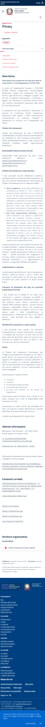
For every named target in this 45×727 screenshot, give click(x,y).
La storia (4, 634)
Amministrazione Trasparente (11, 684)
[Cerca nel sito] (40, 17)
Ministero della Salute (8, 602)
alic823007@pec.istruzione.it (14, 706)
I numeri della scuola (8, 626)
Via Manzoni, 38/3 (6, 702)
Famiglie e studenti (7, 641)
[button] (22, 49)
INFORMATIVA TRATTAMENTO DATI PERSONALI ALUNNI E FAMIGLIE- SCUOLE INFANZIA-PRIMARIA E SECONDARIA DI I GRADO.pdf (22, 466)
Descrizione (6, 55)
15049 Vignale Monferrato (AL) (22, 702)
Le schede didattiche (8, 673)
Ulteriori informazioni (10, 59)
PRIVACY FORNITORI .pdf (12, 516)
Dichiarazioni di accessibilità (11, 691)
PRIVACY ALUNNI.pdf (10, 506)
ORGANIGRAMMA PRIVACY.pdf (14, 496)
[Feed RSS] (10, 695)
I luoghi (3, 622)
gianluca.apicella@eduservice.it (14, 161)
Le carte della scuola (8, 629)
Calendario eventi (7, 658)
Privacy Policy (5, 687)
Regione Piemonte (7, 607)
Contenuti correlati (9, 63)
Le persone (4, 624)
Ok (41, 723)
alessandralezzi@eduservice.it (14, 163)
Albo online (4, 663)
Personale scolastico (8, 643)
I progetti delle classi (8, 675)
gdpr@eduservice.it (10, 166)
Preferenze (31, 723)
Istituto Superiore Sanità (9, 604)
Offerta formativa (7, 670)
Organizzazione (6, 631)
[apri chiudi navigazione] (3, 11)
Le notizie (4, 653)
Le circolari (4, 656)
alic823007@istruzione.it (23, 704)
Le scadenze (5, 661)
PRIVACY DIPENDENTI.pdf (12, 511)
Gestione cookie (29, 691)
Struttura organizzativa (11, 67)
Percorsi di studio (6, 646)
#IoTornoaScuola (6, 612)
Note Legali (18, 687)
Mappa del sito (7, 679)
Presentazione (6, 619)
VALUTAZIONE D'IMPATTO (12, 521)
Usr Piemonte (5, 609)
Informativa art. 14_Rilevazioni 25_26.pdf (18, 446)
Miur (2, 599)
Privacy (6, 42)
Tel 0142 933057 (6, 704)
